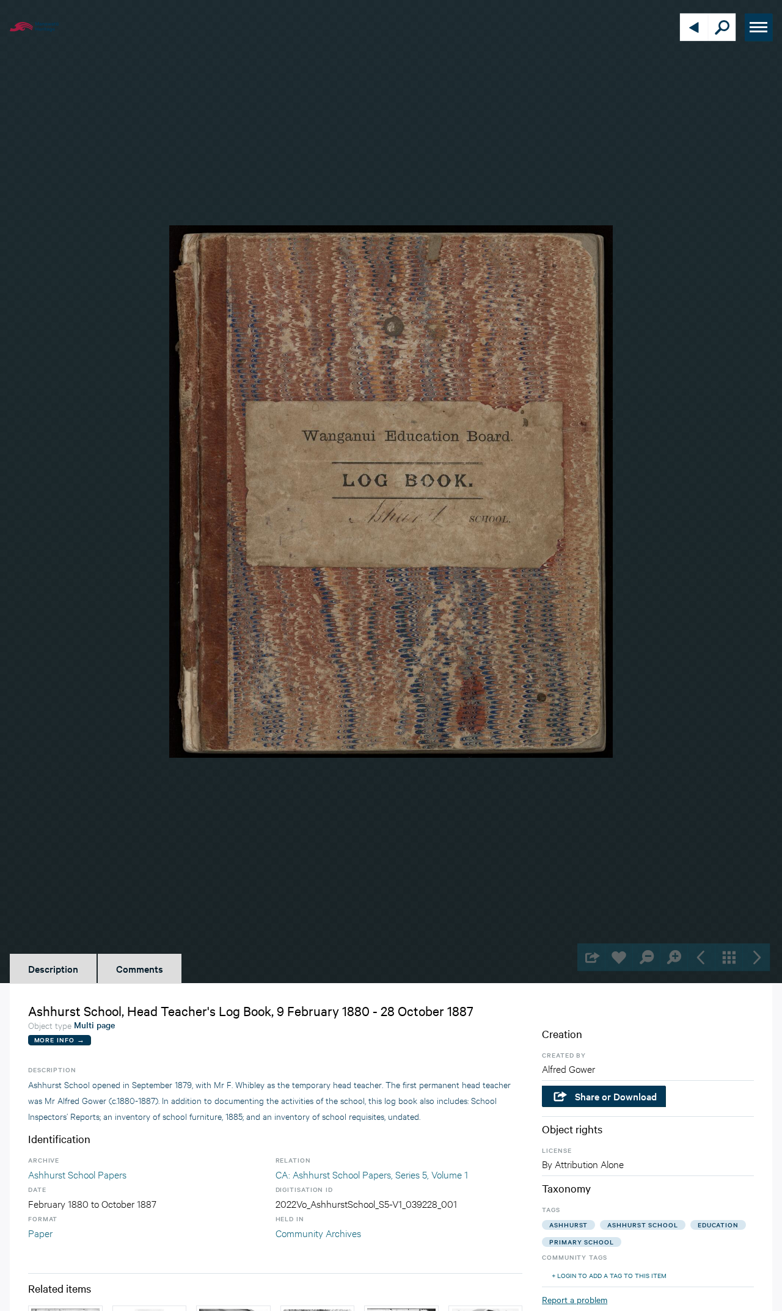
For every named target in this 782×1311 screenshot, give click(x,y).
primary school (581, 1241)
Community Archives (318, 1232)
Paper (40, 1232)
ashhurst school (642, 1224)
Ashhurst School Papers (77, 1174)
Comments (139, 968)
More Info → (59, 1039)
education (718, 1224)
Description (53, 968)
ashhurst (568, 1224)
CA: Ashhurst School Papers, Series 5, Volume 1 (372, 1174)
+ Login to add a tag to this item (609, 1275)
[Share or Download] (591, 957)
